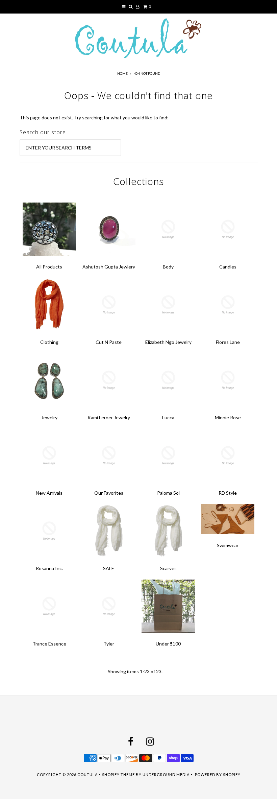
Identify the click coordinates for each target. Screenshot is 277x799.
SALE (108, 568)
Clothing (49, 342)
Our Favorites (108, 493)
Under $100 (168, 644)
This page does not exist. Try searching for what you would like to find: (94, 117)
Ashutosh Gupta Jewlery (108, 266)
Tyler (108, 644)
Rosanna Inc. (49, 568)
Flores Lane (228, 342)
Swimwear (227, 545)
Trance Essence (49, 644)
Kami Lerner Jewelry (108, 417)
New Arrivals (49, 493)
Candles (227, 266)
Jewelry (49, 417)
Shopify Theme (118, 774)
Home (122, 73)
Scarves (168, 568)
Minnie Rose (228, 417)
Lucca (168, 417)
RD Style (228, 493)
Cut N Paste (109, 342)
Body (168, 266)
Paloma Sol (168, 493)
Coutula (87, 774)
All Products (49, 266)
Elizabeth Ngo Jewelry (168, 342)
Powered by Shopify (218, 774)
